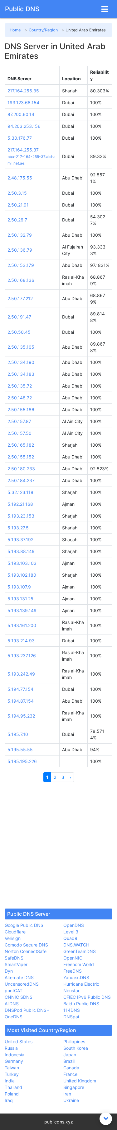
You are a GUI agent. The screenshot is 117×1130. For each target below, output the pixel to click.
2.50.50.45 (19, 332)
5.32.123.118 (20, 492)
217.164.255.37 (23, 149)
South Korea (75, 1048)
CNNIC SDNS (18, 997)
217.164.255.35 (23, 90)
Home (15, 30)
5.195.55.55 (20, 749)
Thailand (13, 1087)
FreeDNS (72, 971)
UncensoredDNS (22, 984)
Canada (71, 1067)
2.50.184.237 (21, 480)
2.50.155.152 (20, 456)
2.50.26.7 (17, 219)
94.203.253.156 (24, 126)
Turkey (12, 1074)
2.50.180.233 (21, 468)
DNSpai (71, 1016)
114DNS (71, 1010)
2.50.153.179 (20, 265)
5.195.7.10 (17, 734)
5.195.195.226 (22, 761)
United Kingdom (79, 1080)
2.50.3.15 (17, 193)
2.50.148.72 (19, 397)
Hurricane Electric (81, 984)
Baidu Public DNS (81, 1003)
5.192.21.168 (20, 504)
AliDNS (12, 1003)
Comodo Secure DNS (26, 944)
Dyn (9, 971)
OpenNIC (72, 957)
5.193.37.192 (20, 539)
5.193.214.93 (21, 640)
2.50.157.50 (19, 433)
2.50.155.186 (20, 409)
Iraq (9, 1100)
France (70, 1074)
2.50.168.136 (20, 280)
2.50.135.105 (20, 347)
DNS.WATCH (76, 944)
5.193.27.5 (18, 527)
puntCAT (13, 990)
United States (18, 1041)
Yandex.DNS (76, 977)
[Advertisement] (58, 845)
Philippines (74, 1041)
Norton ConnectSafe (25, 951)
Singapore (73, 1087)
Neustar (71, 990)
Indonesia (14, 1054)
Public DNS (22, 9)
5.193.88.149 (21, 551)
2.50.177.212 (20, 298)
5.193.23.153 (20, 515)
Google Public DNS (24, 925)
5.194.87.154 (20, 701)
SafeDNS (14, 957)
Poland (12, 1093)
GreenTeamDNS (79, 951)
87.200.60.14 (20, 114)
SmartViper (16, 964)
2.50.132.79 (19, 235)
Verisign (13, 938)
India (10, 1080)
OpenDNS (73, 925)
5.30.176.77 (19, 138)
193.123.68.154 (23, 102)
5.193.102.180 (21, 575)
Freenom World (78, 964)
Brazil (69, 1061)
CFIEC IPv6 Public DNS (87, 997)
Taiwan (12, 1067)
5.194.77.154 (20, 689)
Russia (11, 1048)
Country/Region (43, 30)
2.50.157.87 (19, 421)
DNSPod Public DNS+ (27, 1010)
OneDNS (13, 1016)
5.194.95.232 (21, 715)
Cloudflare (15, 931)
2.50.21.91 (18, 204)
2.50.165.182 (20, 445)
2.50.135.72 (19, 385)
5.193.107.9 (19, 586)
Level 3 (70, 931)
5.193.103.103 (22, 563)
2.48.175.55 (19, 177)
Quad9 (70, 938)
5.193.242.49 (21, 674)
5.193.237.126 (21, 655)
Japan (69, 1054)
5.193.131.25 (20, 598)
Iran (67, 1093)
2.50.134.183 (20, 374)
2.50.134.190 (20, 362)
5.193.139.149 (22, 610)
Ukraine (71, 1100)
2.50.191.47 (19, 316)
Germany (14, 1061)
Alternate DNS (19, 977)
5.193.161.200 (21, 625)
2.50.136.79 (19, 250)
